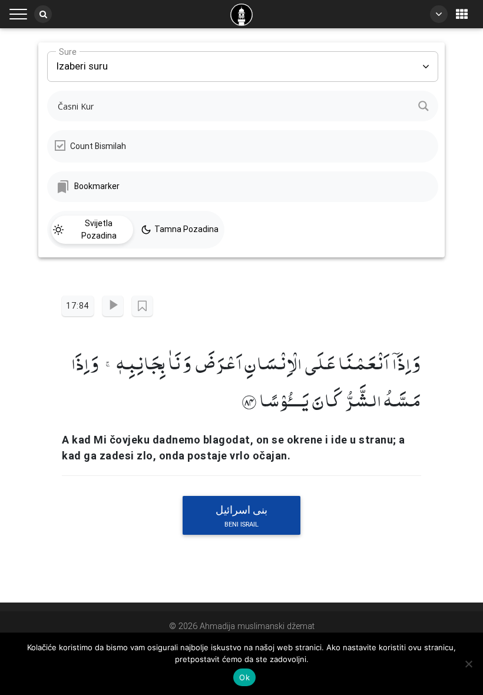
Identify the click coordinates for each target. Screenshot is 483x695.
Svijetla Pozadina (99, 229)
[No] (468, 664)
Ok (244, 677)
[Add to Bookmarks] (142, 306)
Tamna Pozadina (186, 229)
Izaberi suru (82, 61)
